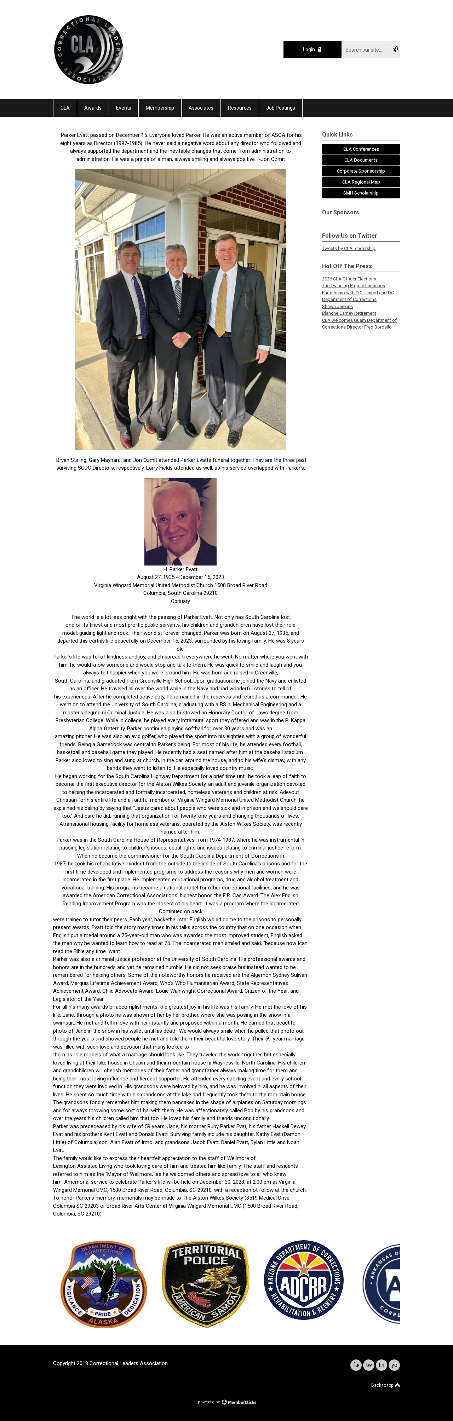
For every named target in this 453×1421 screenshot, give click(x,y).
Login (309, 49)
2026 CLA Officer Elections (349, 279)
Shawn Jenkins (337, 306)
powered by (209, 1402)
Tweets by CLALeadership (348, 248)
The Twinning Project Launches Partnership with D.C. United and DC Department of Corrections (358, 292)
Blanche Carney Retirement (349, 313)
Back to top (382, 1385)
